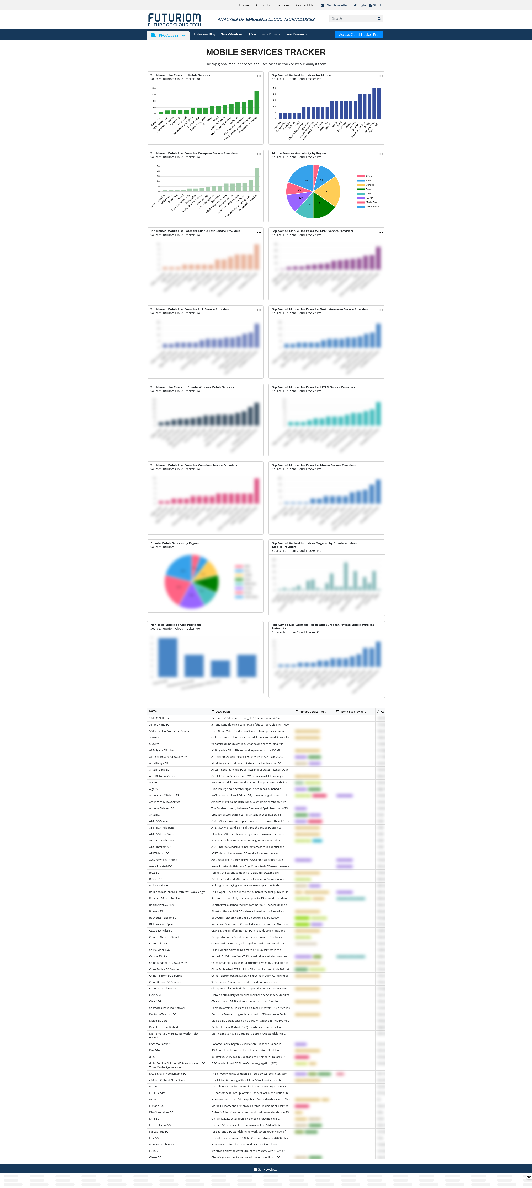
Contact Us (304, 5)
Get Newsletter (337, 5)
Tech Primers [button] (270, 34)
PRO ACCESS (168, 35)
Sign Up (378, 5)
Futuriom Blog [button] (204, 34)
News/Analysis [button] (231, 34)
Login (361, 5)
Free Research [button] (296, 34)
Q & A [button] (252, 34)
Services (283, 5)
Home (244, 5)
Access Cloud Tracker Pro (359, 34)
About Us (262, 5)
